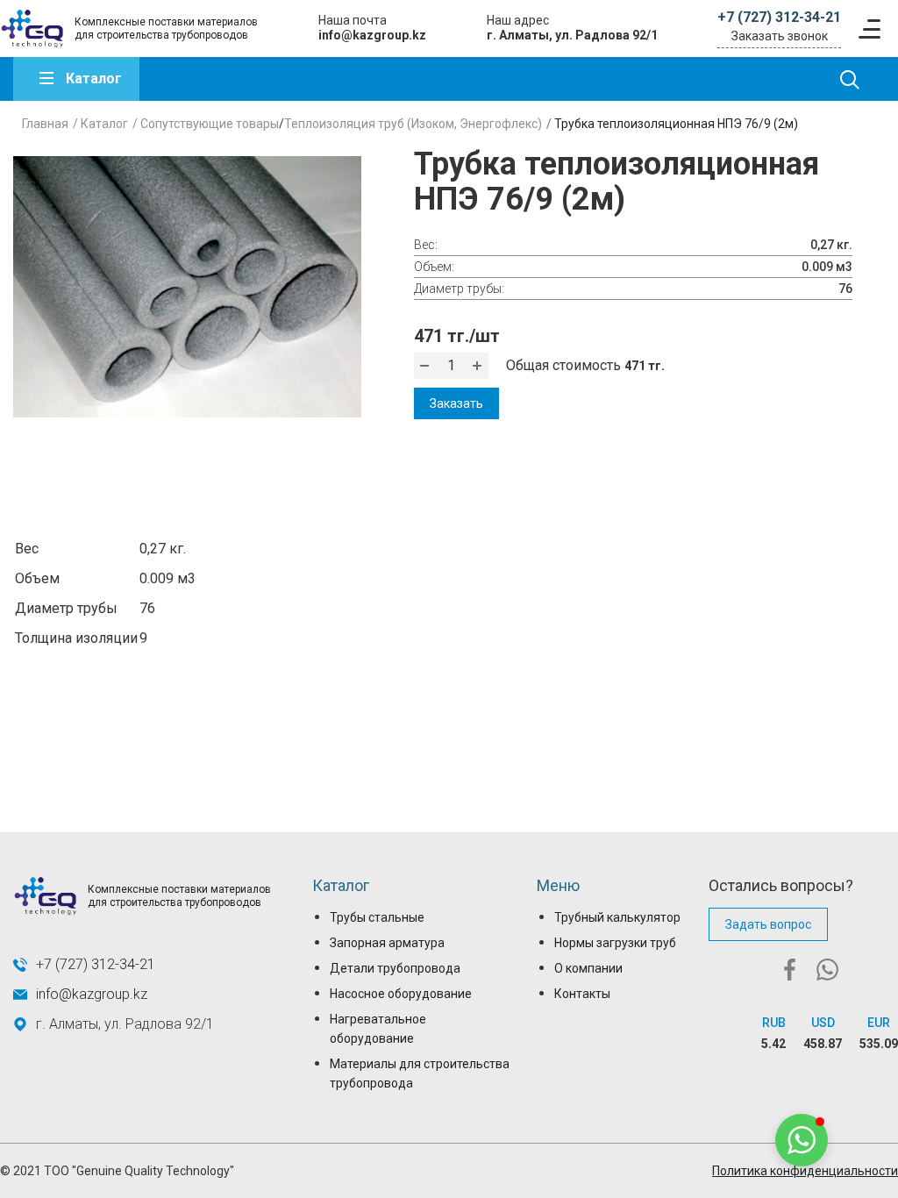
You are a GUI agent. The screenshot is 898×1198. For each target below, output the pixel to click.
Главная (45, 124)
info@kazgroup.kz (372, 35)
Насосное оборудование (401, 994)
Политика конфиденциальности (805, 1171)
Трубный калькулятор (617, 917)
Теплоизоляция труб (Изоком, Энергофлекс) (413, 124)
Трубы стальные (377, 917)
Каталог (94, 78)
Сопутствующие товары (209, 124)
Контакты (582, 994)
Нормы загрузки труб (615, 943)
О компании (588, 968)
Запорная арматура (387, 943)
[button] (801, 1140)
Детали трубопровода (395, 968)
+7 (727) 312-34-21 (779, 17)
